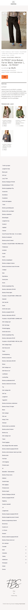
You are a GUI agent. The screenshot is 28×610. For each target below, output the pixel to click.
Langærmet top (5, 221)
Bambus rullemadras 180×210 (8, 315)
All (2, 468)
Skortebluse (5, 194)
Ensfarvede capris (6, 308)
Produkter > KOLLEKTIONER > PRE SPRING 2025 (12, 243)
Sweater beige (5, 481)
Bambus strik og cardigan (8, 211)
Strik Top (4, 393)
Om (14, 593)
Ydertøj (14, 556)
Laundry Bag (5, 377)
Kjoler (14, 550)
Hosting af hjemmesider (20, 603)
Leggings (4, 227)
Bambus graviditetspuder (8, 207)
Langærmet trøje (6, 168)
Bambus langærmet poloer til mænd (10, 517)
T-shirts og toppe (6, 165)
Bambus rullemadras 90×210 (8, 338)
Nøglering (4, 501)
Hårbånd (4, 478)
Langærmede (5, 510)
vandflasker (5, 374)
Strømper (4, 422)
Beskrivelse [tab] (4, 83)
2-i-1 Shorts (4, 530)
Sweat (3, 305)
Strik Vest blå (5, 302)
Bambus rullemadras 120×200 (9, 289)
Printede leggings (6, 328)
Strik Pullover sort (6, 370)
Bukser (3, 364)
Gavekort (4, 224)
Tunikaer (4, 230)
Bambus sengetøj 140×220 (8, 312)
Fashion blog (14, 595)
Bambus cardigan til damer (8, 263)
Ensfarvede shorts (6, 331)
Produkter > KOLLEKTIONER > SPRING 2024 (11, 57)
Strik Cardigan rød (6, 435)
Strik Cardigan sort (6, 367)
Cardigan (4, 269)
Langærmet (4, 396)
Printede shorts (5, 488)
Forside (3, 51)
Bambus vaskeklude (6, 214)
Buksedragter (5, 217)
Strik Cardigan (5, 413)
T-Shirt (3, 204)
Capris (3, 256)
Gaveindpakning (6, 354)
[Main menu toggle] (3, 2)
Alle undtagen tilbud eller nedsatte (10, 445)
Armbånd (4, 250)
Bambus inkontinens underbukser (9, 403)
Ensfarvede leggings (6, 201)
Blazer (3, 409)
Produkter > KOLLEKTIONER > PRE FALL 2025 (12, 341)
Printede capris (5, 465)
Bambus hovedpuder (7, 237)
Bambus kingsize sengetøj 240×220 (10, 514)
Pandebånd (4, 198)
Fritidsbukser (5, 247)
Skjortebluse (5, 276)
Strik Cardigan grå (6, 321)
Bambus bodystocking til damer (9, 520)
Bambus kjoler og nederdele (8, 426)
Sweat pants (5, 279)
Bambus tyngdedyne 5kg (8, 286)
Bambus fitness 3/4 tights (8, 406)
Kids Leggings (5, 484)
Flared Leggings (5, 442)
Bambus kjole (5, 455)
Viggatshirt (4, 400)
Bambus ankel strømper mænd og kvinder (11, 452)
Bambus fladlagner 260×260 (8, 494)
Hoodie (3, 253)
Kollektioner (14, 559)
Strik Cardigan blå (6, 390)
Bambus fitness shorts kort (8, 540)
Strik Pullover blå (6, 348)
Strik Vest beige (5, 325)
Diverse (4, 569)
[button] (24, 14)
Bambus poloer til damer (7, 429)
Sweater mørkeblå (6, 504)
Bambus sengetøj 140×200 (8, 497)
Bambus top (5, 432)
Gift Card (4, 175)
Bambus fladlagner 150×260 (8, 181)
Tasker (3, 439)
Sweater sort (5, 527)
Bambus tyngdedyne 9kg (8, 334)
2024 (13, 51)
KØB (5, 77)
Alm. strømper (5, 543)
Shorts (3, 282)
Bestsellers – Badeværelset (8, 471)
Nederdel (4, 299)
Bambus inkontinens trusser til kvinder (10, 266)
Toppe (3, 351)
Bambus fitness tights (7, 292)
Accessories (4, 191)
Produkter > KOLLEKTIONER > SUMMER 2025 (12, 318)
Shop (14, 591)
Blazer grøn (4, 172)
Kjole (3, 273)
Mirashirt (4, 533)
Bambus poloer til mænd (7, 240)
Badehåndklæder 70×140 (7, 185)
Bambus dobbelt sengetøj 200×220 (10, 536)
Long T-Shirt (5, 178)
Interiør (3, 566)
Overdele (14, 546)
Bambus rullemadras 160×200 (9, 361)
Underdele (14, 553)
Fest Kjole (4, 458)
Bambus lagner (5, 491)
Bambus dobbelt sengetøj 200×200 (10, 448)
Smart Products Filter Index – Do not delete (11, 234)
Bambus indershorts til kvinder (9, 383)
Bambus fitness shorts (7, 475)
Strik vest (4, 416)
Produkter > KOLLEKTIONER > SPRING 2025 (11, 295)
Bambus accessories (6, 357)
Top (3, 387)
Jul (3, 507)
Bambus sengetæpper (7, 260)
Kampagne (14, 563)
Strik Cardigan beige (6, 344)
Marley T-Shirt (5, 419)
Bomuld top (5, 523)
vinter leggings (5, 462)
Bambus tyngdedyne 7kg (8, 188)
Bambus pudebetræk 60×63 (8, 380)
